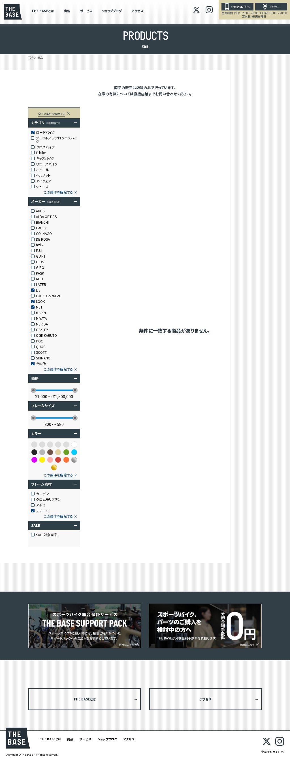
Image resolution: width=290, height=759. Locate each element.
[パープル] (34, 460)
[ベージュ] (58, 452)
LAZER (41, 284)
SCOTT (41, 352)
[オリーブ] (34, 444)
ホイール (42, 169)
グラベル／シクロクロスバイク (56, 139)
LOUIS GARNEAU (48, 295)
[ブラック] (34, 452)
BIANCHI (42, 222)
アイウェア (43, 181)
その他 (41, 363)
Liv (38, 290)
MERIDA (42, 324)
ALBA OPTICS (46, 216)
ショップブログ (111, 11)
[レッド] (58, 460)
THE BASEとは (42, 11)
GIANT (41, 256)
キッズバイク (45, 158)
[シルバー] (74, 460)
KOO (39, 279)
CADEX (41, 228)
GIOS (40, 262)
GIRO (40, 267)
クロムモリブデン (48, 499)
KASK (40, 273)
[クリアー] (42, 444)
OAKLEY (42, 329)
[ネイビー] (66, 444)
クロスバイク (45, 147)
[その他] (50, 444)
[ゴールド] (54, 467)
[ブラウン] (50, 452)
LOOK (40, 301)
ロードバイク (45, 132)
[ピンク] (50, 460)
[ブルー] (74, 452)
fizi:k (39, 245)
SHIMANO (43, 358)
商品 (67, 11)
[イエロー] (42, 460)
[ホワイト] (74, 444)
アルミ (40, 505)
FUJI (39, 250)
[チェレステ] (58, 444)
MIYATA (41, 318)
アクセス (137, 11)
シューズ (42, 186)
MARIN (41, 312)
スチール (42, 510)
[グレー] (42, 452)
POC (39, 341)
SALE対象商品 (46, 534)
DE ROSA (43, 239)
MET (39, 307)
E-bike (41, 152)
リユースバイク (46, 164)
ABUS (40, 211)
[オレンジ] (66, 460)
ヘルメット (43, 175)
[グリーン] (66, 452)
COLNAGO (44, 233)
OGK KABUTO (46, 335)
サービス (86, 11)
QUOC (41, 346)
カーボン (42, 493)
